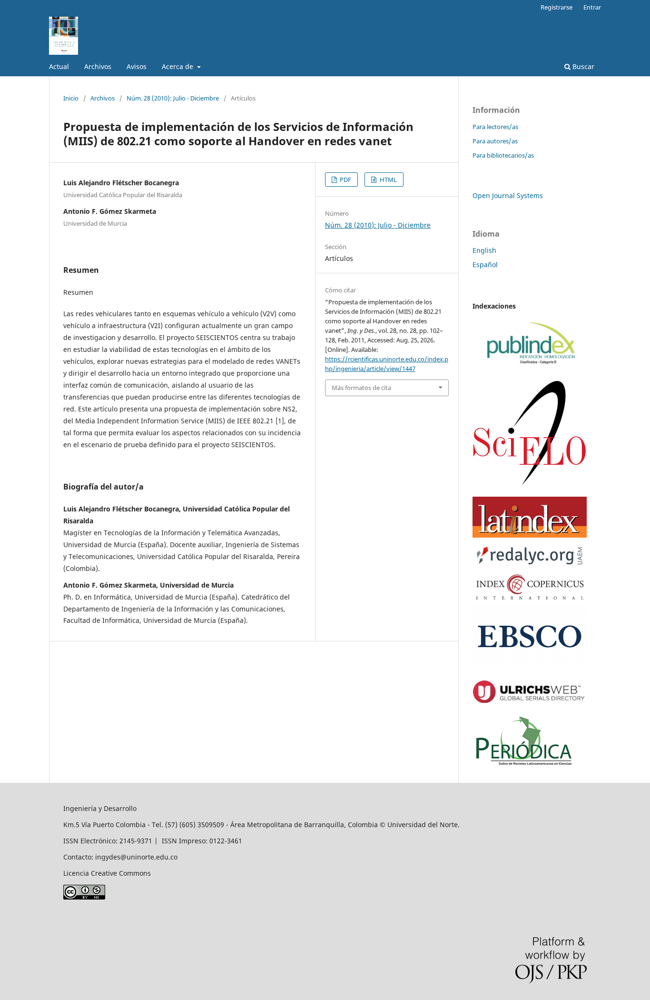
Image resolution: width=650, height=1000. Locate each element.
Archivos (97, 66)
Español (485, 264)
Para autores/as (495, 141)
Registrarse (556, 7)
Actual (59, 66)
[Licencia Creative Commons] (84, 896)
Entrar (592, 7)
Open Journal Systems (508, 195)
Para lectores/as (495, 126)
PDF (344, 179)
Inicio (71, 98)
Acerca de (178, 66)
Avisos (137, 66)
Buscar (582, 66)
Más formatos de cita (361, 387)
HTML (387, 179)
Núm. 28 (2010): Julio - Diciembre (173, 98)
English (484, 250)
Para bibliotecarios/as (503, 155)
